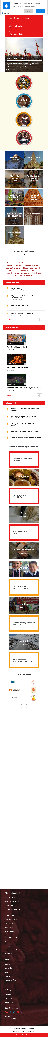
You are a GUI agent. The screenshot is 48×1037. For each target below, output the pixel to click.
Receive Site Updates (24, 1035)
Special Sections (11, 984)
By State (8, 994)
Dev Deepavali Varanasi (17, 367)
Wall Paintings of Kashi (17, 347)
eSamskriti (8, 954)
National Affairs (10, 980)
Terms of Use (9, 927)
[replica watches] (3, 679)
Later (28, 11)
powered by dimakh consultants (24, 1031)
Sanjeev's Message (12, 901)
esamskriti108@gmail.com (14, 1019)
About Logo (9, 905)
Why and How (10, 897)
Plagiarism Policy (11, 919)
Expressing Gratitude (12, 909)
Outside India (9, 1002)
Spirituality (9, 968)
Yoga (7, 972)
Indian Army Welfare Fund (14, 950)
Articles (7, 942)
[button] (38, 319)
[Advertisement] (24, 796)
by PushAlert (7, 13)
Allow (41, 11)
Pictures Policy (10, 923)
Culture (7, 964)
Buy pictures (9, 931)
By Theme (8, 998)
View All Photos (24, 251)
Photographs (9, 946)
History (7, 976)
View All (10, 320)
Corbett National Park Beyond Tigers (24, 388)
